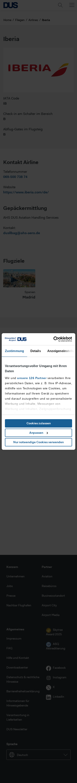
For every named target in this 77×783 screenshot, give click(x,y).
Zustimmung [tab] (14, 351)
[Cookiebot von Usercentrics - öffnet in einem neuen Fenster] (54, 339)
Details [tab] (35, 351)
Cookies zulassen (39, 423)
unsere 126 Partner (31, 378)
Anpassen (36, 433)
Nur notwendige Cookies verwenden (38, 442)
